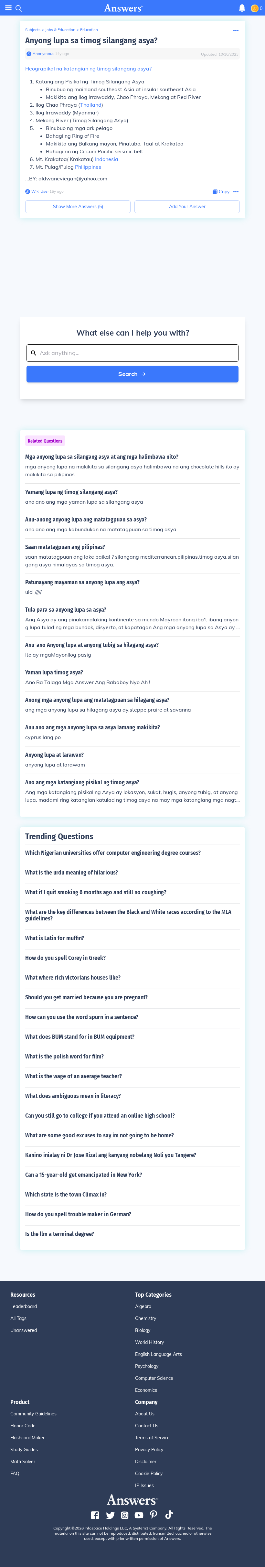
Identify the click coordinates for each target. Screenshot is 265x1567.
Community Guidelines (33, 1414)
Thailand (90, 105)
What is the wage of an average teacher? (73, 1076)
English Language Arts (158, 1354)
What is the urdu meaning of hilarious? (71, 872)
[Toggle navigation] (8, 8)
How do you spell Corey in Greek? (65, 957)
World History (149, 1342)
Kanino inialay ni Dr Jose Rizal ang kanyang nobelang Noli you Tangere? (110, 1155)
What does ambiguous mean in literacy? (73, 1096)
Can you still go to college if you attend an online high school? (100, 1115)
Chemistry (145, 1318)
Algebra (143, 1306)
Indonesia (106, 159)
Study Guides (24, 1450)
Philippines (88, 167)
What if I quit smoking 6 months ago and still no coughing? (95, 892)
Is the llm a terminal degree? (59, 1234)
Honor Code (23, 1426)
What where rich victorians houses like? (73, 977)
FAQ (14, 1473)
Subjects (32, 29)
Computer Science (154, 1378)
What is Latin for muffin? (54, 938)
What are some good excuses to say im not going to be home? (99, 1135)
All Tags (18, 1318)
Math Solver (22, 1462)
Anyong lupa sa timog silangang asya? (91, 41)
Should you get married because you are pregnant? (86, 997)
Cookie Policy (149, 1473)
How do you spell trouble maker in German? (78, 1214)
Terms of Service (152, 1438)
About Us (144, 1414)
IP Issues (144, 1485)
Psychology (146, 1366)
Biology (142, 1330)
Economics (146, 1390)
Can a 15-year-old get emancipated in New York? (83, 1174)
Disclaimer (145, 1462)
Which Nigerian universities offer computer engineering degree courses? (113, 852)
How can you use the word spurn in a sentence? (81, 1017)
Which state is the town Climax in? (66, 1194)
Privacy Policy (149, 1450)
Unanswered (23, 1330)
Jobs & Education (60, 29)
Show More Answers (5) (78, 206)
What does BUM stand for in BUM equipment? (79, 1036)
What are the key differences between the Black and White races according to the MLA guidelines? (128, 915)
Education (89, 29)
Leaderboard (23, 1306)
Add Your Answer (187, 206)
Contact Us (146, 1426)
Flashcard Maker (27, 1438)
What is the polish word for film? (64, 1056)
